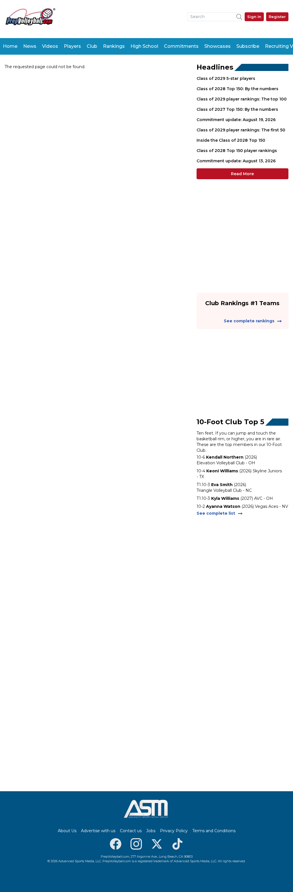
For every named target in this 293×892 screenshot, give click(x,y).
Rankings (114, 46)
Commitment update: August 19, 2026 (236, 119)
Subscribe (247, 46)
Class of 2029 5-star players (226, 78)
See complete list (216, 513)
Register (277, 16)
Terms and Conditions (213, 830)
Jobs (150, 830)
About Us (67, 830)
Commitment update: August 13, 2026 (236, 160)
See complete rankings (249, 320)
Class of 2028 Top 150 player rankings (237, 150)
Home (10, 46)
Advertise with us (98, 830)
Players (72, 46)
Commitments (181, 46)
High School (144, 46)
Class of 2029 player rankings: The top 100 (242, 99)
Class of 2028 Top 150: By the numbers (237, 88)
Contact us (131, 830)
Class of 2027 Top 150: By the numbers (237, 109)
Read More (242, 173)
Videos (50, 46)
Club (92, 46)
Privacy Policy (174, 830)
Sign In (254, 16)
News (29, 46)
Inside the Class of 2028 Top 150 (231, 140)
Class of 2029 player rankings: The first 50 (241, 130)
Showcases (217, 46)
